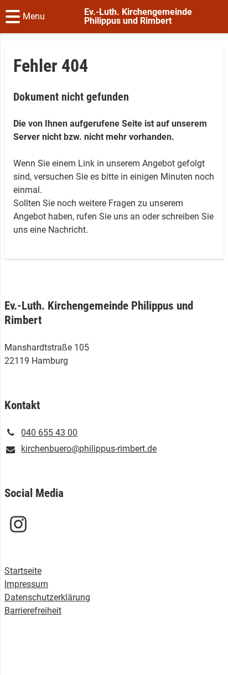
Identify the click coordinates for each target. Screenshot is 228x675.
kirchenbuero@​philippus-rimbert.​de (89, 448)
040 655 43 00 (49, 432)
